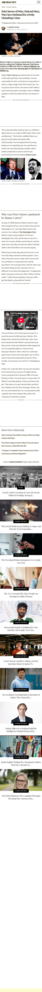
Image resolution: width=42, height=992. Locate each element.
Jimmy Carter (31, 155)
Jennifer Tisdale (14, 27)
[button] (39, 2)
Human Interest (12, 7)
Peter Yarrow (12, 75)
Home (3, 7)
